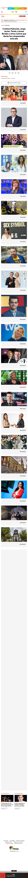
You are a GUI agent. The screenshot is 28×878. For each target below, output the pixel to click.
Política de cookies (8, 842)
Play (26, 875)
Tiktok (8, 814)
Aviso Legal (6, 840)
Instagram (6, 814)
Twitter (12, 73)
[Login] (26, 12)
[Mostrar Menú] (2, 12)
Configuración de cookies (18, 842)
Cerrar (25, 20)
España (2, 16)
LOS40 (3, 8)
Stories (22, 814)
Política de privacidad (20, 840)
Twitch (19, 814)
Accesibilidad (12, 840)
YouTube (11, 814)
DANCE (16, 8)
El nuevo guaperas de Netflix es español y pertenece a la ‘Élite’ (20, 805)
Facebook (9, 73)
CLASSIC (10, 8)
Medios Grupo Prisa (14, 851)
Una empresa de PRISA (14, 848)
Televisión (7, 25)
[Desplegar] (14, 870)
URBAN (22, 8)
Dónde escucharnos (18, 843)
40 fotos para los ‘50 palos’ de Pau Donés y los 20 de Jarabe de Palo (7, 805)
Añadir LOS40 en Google (15, 82)
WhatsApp (15, 73)
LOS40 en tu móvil (9, 843)
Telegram (18, 73)
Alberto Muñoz (4, 76)
